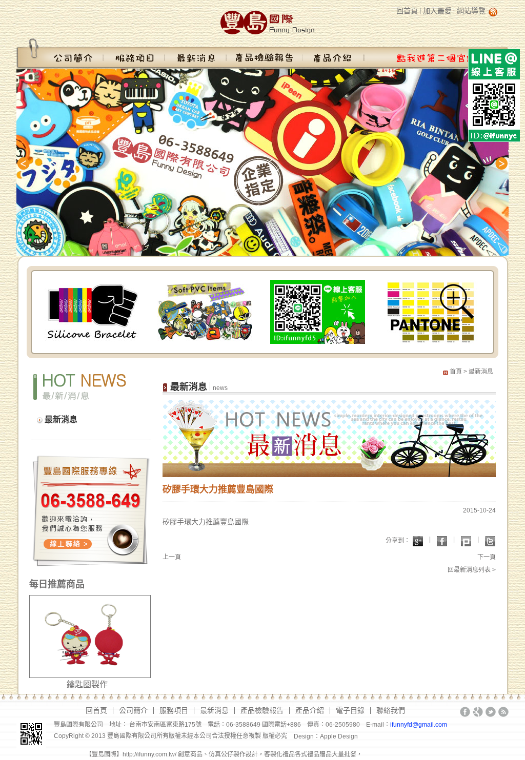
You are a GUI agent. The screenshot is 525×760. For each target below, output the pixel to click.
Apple (329, 736)
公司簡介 (60, 53)
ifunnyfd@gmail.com (418, 724)
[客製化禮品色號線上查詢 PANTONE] (430, 311)
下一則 (498, 163)
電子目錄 (350, 710)
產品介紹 (333, 53)
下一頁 (486, 557)
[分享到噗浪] (466, 541)
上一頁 (172, 557)
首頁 (456, 371)
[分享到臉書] (442, 541)
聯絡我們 (390, 710)
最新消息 (196, 53)
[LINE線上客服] (317, 311)
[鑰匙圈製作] (90, 636)
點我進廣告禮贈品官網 (436, 53)
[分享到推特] (490, 541)
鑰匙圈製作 (87, 684)
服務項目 (134, 53)
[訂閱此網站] (503, 712)
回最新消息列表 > (472, 569)
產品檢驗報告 (264, 53)
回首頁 (407, 11)
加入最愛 (437, 11)
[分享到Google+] (418, 541)
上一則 (26, 163)
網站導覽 (471, 11)
